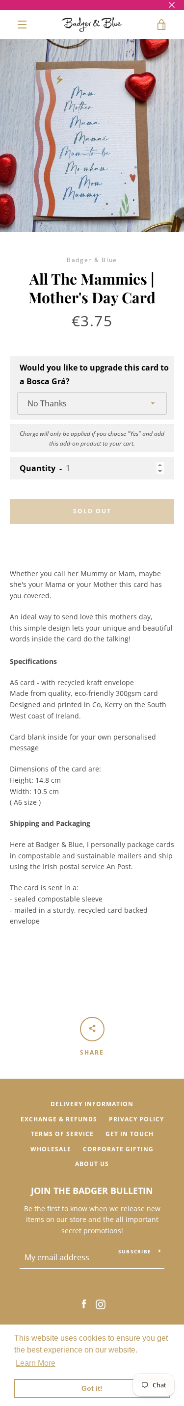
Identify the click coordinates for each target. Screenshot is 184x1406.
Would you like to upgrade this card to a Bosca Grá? (94, 374)
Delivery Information (92, 1104)
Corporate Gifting (118, 1149)
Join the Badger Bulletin (92, 1190)
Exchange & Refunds (59, 1119)
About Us (92, 1164)
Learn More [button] (35, 1363)
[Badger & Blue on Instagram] (100, 1303)
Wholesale (50, 1149)
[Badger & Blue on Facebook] (84, 1303)
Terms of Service (62, 1134)
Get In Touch (129, 1134)
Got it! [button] (92, 1388)
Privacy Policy (136, 1119)
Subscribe (134, 1251)
